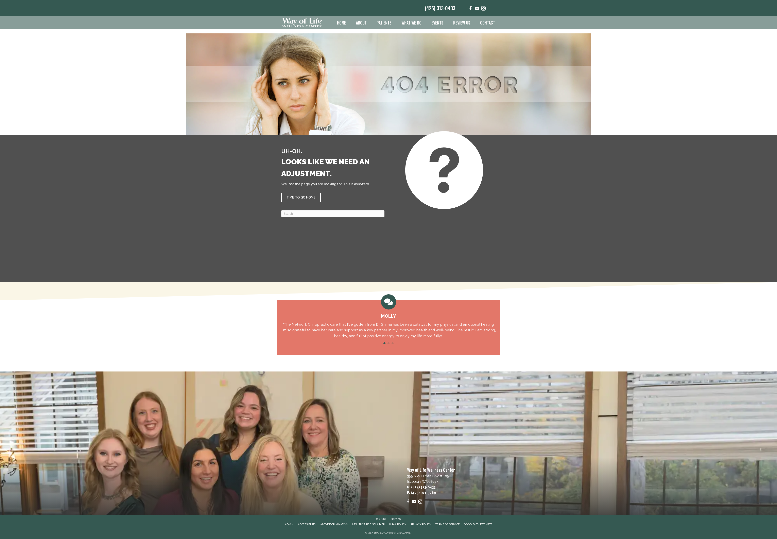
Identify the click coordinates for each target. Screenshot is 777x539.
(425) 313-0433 (440, 8)
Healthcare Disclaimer (368, 524)
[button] (301, 197)
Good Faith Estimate (478, 524)
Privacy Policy (421, 524)
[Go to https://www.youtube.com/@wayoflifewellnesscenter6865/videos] (477, 9)
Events (437, 23)
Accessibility (307, 524)
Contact (487, 23)
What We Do (411, 23)
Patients (384, 23)
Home (341, 23)
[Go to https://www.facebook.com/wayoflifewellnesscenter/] (470, 9)
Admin (289, 524)
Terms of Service (447, 524)
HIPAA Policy (397, 524)
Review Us (461, 23)
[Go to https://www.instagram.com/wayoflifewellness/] (483, 9)
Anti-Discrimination (334, 524)
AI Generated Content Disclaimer (388, 532)
